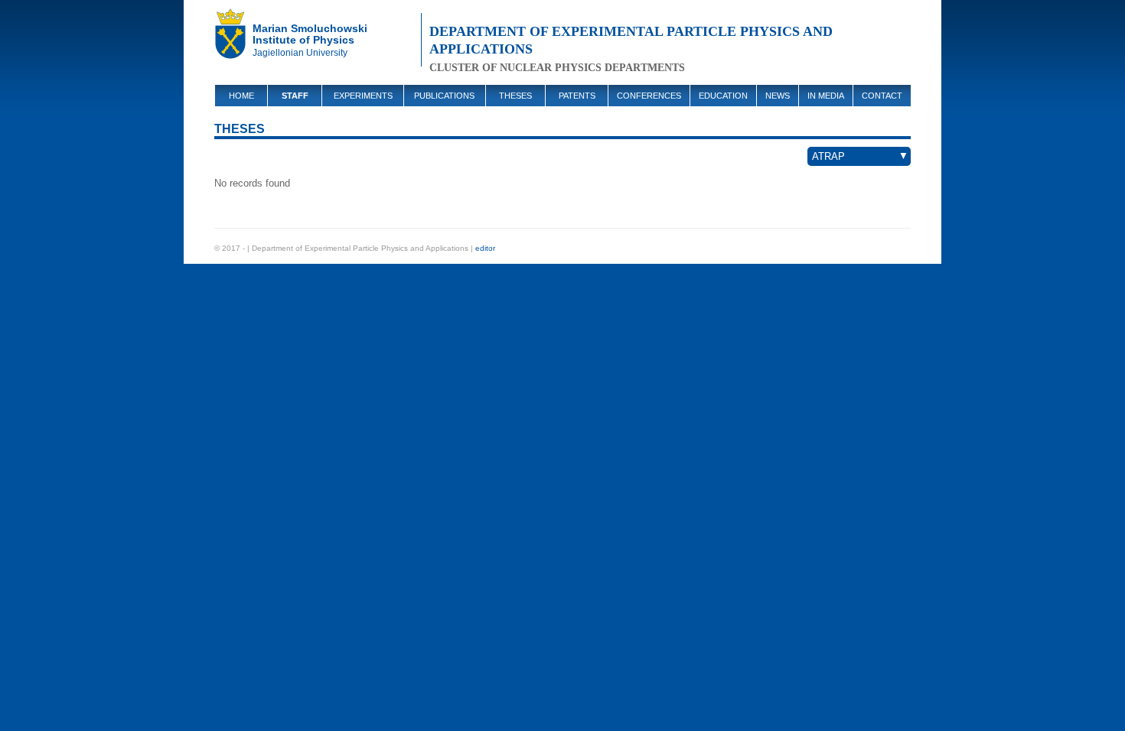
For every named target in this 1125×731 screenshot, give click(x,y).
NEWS (777, 95)
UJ (233, 38)
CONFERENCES (649, 95)
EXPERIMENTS (363, 95)
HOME (241, 95)
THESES (515, 95)
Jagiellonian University (300, 52)
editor (485, 248)
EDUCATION (723, 95)
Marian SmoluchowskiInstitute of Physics (310, 34)
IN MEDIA (825, 95)
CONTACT (882, 95)
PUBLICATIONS (444, 95)
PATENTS (577, 95)
